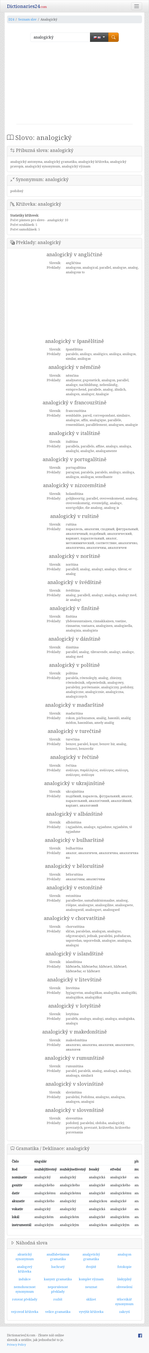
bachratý (58, 1267)
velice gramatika (57, 1312)
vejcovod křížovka (24, 1312)
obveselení (124, 1287)
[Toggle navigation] (136, 6)
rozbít (57, 1299)
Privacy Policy (16, 1344)
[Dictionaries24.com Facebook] (140, 1335)
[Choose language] (99, 37)
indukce (25, 1279)
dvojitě (91, 1267)
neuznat (91, 1287)
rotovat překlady (24, 1299)
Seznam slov (27, 19)
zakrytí (124, 1312)
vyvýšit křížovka (91, 1312)
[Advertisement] (74, 84)
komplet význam (91, 1279)
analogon (124, 1254)
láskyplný (124, 1279)
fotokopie (124, 1267)
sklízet (91, 1299)
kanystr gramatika (58, 1279)
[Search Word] (113, 37)
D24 (11, 19)
